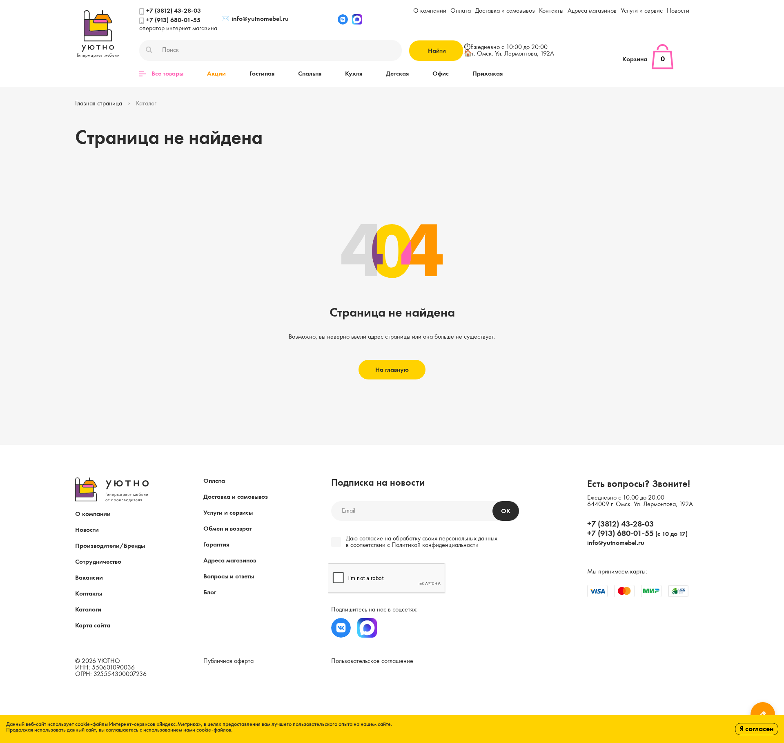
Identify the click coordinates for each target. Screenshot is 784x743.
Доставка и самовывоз (505, 11)
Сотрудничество (98, 562)
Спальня (309, 74)
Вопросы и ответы (228, 576)
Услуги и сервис (642, 11)
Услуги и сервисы (228, 513)
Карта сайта (92, 626)
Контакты (551, 11)
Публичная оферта (228, 661)
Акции (216, 74)
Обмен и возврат (227, 529)
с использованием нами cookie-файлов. (186, 730)
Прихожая (487, 74)
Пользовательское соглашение (372, 661)
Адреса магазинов (592, 11)
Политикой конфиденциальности (435, 545)
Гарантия (216, 545)
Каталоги (88, 610)
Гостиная (261, 74)
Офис (440, 74)
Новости (678, 11)
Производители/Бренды (110, 546)
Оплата (460, 11)
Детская (397, 74)
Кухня (353, 74)
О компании (429, 11)
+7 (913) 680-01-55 (173, 20)
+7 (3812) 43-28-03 (173, 11)
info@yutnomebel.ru (255, 19)
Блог (209, 592)
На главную (392, 370)
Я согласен (756, 729)
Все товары (167, 74)
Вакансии (89, 578)
